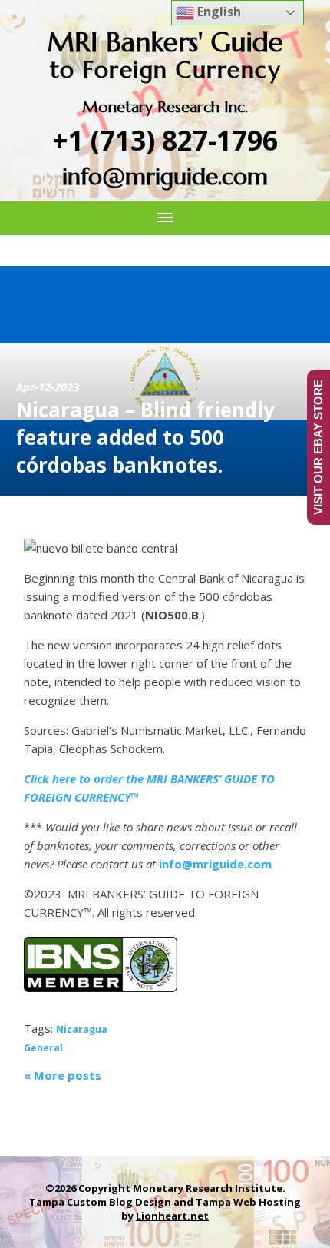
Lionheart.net (172, 1216)
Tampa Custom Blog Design (100, 1202)
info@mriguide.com (165, 176)
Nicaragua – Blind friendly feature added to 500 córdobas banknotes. (145, 437)
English (217, 11)
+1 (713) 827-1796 (165, 140)
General (43, 1047)
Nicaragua (81, 1029)
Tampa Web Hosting (248, 1202)
